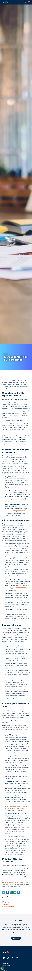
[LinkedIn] (11, 892)
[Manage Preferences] (2, 968)
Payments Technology (8, 906)
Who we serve (7, 968)
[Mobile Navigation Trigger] (29, 2)
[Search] (25, 2)
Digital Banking (6, 905)
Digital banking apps (19, 510)
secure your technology (21, 729)
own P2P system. (16, 488)
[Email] (14, 892)
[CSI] (5, 2)
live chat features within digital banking (15, 588)
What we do (6, 965)
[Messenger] (18, 892)
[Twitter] (3, 892)
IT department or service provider (17, 807)
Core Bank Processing (8, 903)
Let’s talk (16, 938)
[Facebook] (7, 892)
